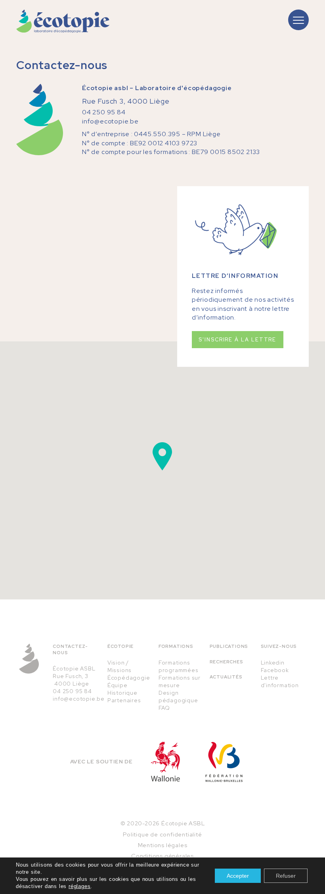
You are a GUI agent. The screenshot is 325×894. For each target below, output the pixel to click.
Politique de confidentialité (162, 834)
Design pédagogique (178, 696)
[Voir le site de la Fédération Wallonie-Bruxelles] (224, 762)
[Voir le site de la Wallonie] (165, 762)
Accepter (238, 876)
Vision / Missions (119, 666)
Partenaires (124, 700)
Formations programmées (179, 666)
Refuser (286, 876)
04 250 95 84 (104, 112)
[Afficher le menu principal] (298, 19)
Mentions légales (162, 845)
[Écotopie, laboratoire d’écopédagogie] (63, 21)
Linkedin (273, 662)
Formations (176, 646)
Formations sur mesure (180, 681)
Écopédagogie (128, 677)
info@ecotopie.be (110, 121)
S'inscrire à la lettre (237, 339)
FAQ (164, 707)
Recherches (226, 662)
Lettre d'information (280, 681)
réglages (79, 886)
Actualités (226, 677)
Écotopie (120, 646)
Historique (122, 692)
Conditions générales (162, 855)
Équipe (117, 685)
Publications (229, 646)
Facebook (275, 670)
